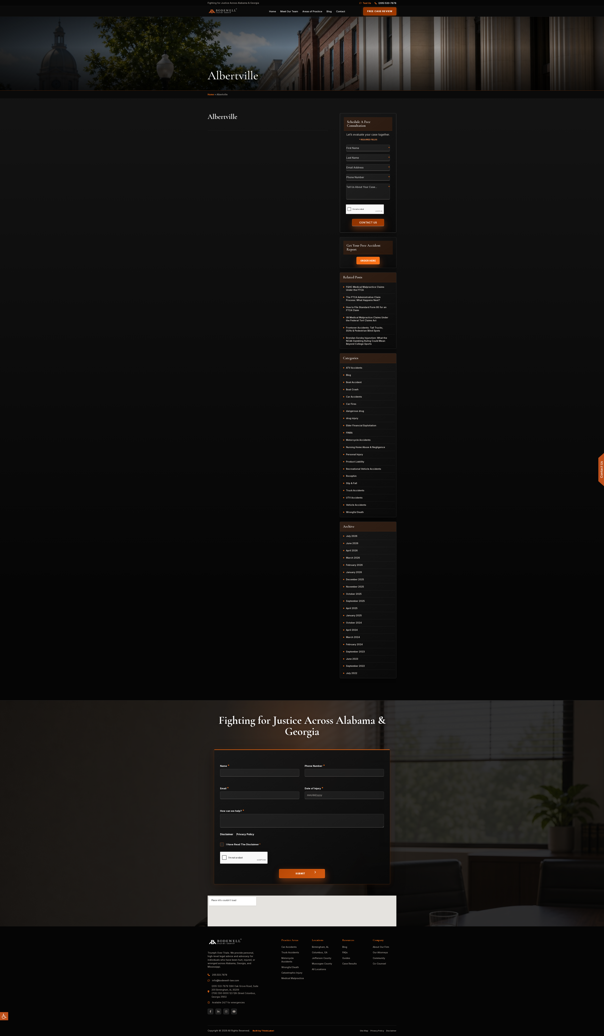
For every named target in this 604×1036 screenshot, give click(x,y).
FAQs (345, 952)
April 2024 (352, 630)
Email (224, 788)
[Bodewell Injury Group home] (223, 11)
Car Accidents (354, 396)
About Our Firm (381, 947)
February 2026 (354, 565)
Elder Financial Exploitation (361, 425)
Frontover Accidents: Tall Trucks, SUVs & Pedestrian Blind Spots (364, 329)
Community (379, 958)
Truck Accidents (355, 490)
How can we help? (232, 811)
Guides (346, 958)
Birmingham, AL (320, 947)
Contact (340, 11)
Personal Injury (354, 454)
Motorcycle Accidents (358, 440)
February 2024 (354, 644)
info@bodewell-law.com (225, 980)
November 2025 (355, 586)
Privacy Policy (245, 834)
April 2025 (352, 608)
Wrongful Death (355, 512)
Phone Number (315, 766)
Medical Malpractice (292, 978)
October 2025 (354, 594)
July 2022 (351, 673)
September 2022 (355, 666)
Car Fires (351, 404)
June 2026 (352, 543)
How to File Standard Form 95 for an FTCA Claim (366, 309)
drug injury (352, 418)
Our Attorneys (380, 952)
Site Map (364, 1030)
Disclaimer (226, 834)
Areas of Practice (312, 11)
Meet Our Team (289, 11)
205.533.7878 (220, 974)
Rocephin (351, 476)
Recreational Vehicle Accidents (363, 469)
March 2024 (353, 637)
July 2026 (351, 536)
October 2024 (354, 622)
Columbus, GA (319, 952)
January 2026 (354, 572)
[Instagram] (226, 1011)
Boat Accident (354, 382)
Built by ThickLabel (263, 1030)
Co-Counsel (379, 963)
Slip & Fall (351, 483)
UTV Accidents (354, 497)
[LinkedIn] (218, 1011)
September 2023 (355, 651)
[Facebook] (210, 1011)
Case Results (349, 963)
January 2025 (354, 615)
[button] (4, 1016)
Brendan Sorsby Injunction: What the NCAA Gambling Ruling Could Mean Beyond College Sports (366, 341)
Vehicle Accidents (356, 505)
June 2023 (352, 658)
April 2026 (352, 550)
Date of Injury (314, 788)
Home (272, 11)
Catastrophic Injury (291, 972)
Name (224, 766)
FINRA (349, 432)
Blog (329, 11)
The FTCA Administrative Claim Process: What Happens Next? (363, 298)
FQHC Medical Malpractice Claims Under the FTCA (365, 288)
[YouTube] (234, 1011)
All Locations (319, 969)
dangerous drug (355, 411)
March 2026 (353, 557)
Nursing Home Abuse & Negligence (365, 447)
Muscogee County (322, 963)
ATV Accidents (354, 367)
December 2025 (355, 579)
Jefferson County (321, 958)
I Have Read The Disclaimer (243, 844)
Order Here (368, 260)
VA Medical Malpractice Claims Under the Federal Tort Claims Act (367, 319)
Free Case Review (379, 11)
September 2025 (355, 601)
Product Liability (355, 461)
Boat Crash (352, 389)
